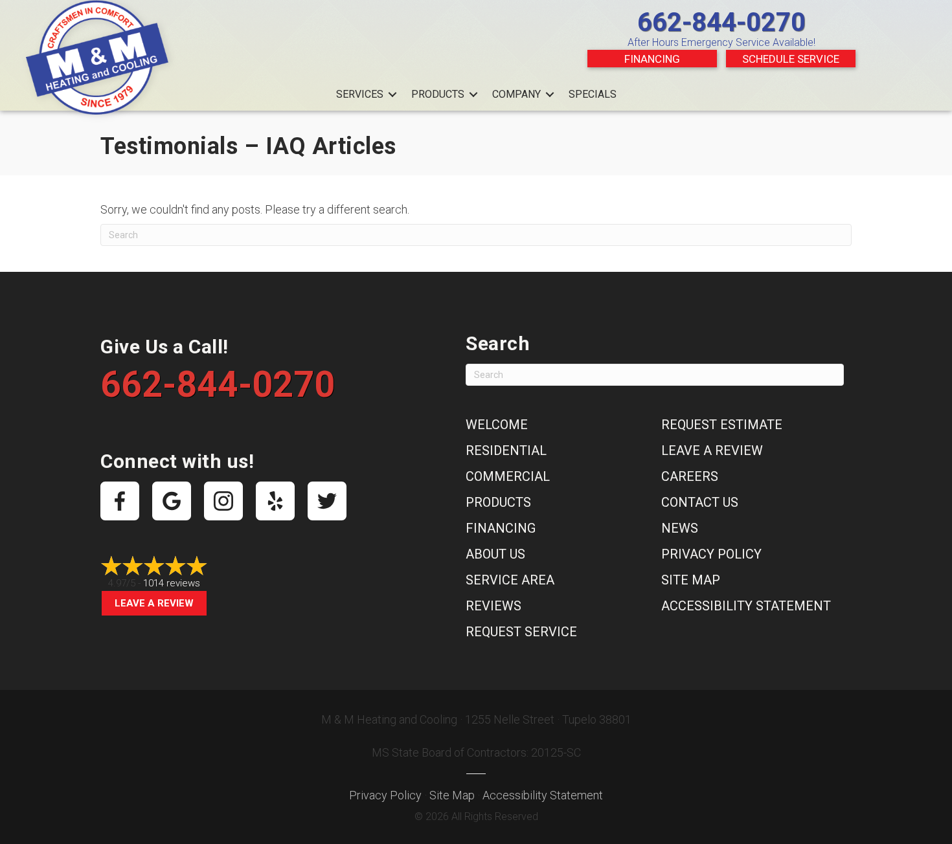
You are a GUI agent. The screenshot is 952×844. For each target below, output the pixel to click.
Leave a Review (154, 603)
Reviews (493, 606)
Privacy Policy (711, 554)
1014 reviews (171, 583)
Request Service (521, 631)
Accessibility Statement (746, 606)
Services (359, 94)
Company (516, 94)
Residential (506, 450)
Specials (593, 94)
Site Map (690, 580)
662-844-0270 (721, 22)
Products (437, 94)
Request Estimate (721, 424)
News (679, 528)
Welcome (497, 424)
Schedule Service (790, 58)
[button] (392, 94)
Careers (689, 476)
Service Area (510, 580)
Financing (652, 58)
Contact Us (699, 502)
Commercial (508, 476)
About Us (495, 554)
